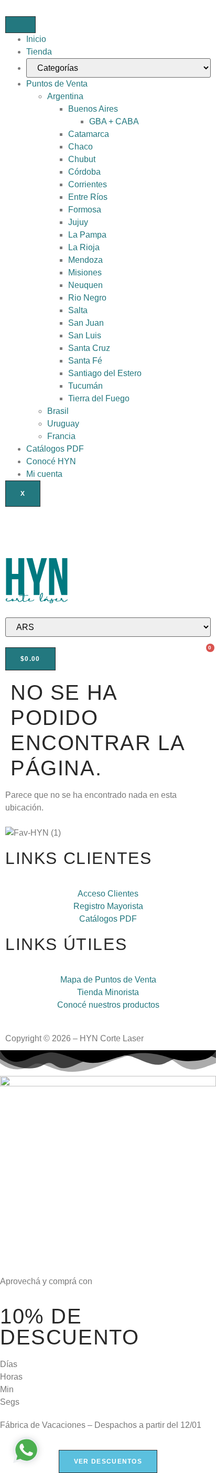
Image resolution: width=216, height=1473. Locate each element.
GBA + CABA (114, 121)
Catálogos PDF (55, 448)
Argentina (65, 96)
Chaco (80, 146)
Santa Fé (85, 360)
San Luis (84, 335)
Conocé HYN (51, 461)
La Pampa (87, 234)
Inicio (36, 39)
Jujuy (78, 222)
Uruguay (63, 423)
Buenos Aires (93, 108)
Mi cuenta (44, 473)
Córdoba (84, 171)
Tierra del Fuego (98, 398)
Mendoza (85, 259)
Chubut (81, 159)
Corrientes (87, 184)
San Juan (86, 322)
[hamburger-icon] (20, 24)
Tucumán (85, 385)
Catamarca (88, 134)
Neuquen (85, 285)
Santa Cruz (89, 348)
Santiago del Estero (105, 373)
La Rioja (84, 247)
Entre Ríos (87, 197)
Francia (61, 436)
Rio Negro (87, 297)
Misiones (85, 272)
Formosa (84, 209)
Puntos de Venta (57, 83)
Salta (78, 310)
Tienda (39, 51)
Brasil (58, 411)
